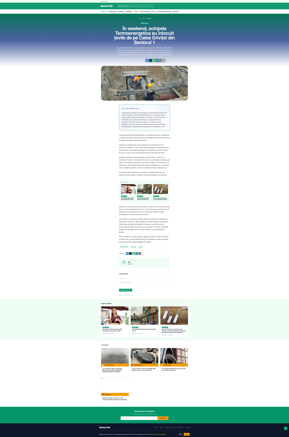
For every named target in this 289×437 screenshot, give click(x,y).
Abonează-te (162, 418)
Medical (122, 11)
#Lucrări (141, 247)
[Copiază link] (163, 60)
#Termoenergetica (124, 247)
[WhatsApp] (153, 60)
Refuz (180, 434)
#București (133, 247)
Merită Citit (113, 11)
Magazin (129, 11)
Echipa (161, 427)
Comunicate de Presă (165, 11)
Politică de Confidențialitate (177, 427)
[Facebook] (147, 60)
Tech (154, 11)
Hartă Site (187, 427)
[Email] (160, 60)
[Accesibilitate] (286, 428)
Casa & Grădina (145, 11)
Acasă (105, 11)
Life (136, 11)
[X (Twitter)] (150, 60)
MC (128, 60)
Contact (176, 11)
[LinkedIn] (157, 60)
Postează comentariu (126, 290)
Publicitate (167, 427)
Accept (186, 434)
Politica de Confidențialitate (159, 434)
